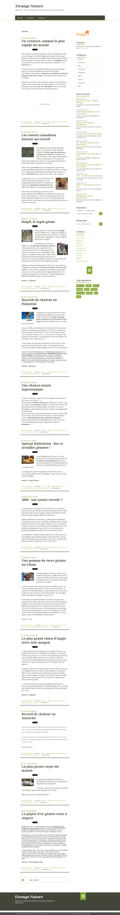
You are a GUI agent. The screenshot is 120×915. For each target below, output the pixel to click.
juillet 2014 (79, 241)
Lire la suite (84, 48)
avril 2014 (79, 243)
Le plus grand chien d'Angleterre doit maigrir (44, 640)
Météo (43, 372)
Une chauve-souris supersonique (36, 387)
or (29, 869)
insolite (62, 122)
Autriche (26, 755)
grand (36, 702)
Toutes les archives (82, 261)
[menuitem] (20, 18)
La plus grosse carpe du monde (40, 768)
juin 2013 (79, 258)
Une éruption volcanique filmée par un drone (88, 166)
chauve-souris (34, 432)
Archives (30, 18)
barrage (28, 210)
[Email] (89, 270)
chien (27, 702)
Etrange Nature (29, 5)
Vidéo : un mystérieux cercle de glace (88, 186)
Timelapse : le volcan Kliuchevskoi (84, 197)
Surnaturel (81, 83)
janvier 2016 (80, 238)
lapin (28, 288)
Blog (79, 66)
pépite (26, 869)
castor (24, 210)
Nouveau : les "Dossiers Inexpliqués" (85, 124)
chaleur (26, 374)
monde (31, 802)
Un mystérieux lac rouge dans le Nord (88, 155)
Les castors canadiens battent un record (39, 137)
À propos (41, 18)
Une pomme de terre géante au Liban (44, 562)
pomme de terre (36, 627)
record (26, 123)
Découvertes (44, 625)
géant (32, 288)
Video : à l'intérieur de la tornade (89, 176)
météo (87, 289)
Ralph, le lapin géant (38, 222)
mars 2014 (79, 246)
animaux (24, 288)
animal (24, 702)
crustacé (36, 123)
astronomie (80, 293)
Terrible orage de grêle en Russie (89, 134)
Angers (37, 869)
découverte (27, 627)
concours (38, 488)
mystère (96, 286)
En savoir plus (87, 913)
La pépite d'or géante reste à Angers (44, 816)
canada (38, 210)
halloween (25, 488)
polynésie (36, 374)
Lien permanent (27, 122)
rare (23, 802)
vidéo (78, 297)
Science (43, 122)
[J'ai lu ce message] (118, 913)
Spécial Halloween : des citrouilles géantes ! (42, 445)
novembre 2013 (81, 251)
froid (30, 549)
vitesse (31, 123)
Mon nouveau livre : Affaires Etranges (87, 102)
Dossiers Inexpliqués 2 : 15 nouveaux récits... (88, 113)
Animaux (43, 208)
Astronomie (81, 62)
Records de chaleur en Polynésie (39, 302)
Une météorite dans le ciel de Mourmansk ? (87, 144)
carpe (35, 802)
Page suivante (34, 880)
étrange (53, 122)
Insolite (79, 289)
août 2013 (79, 253)
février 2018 (80, 236)
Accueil (20, 18)
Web (79, 86)
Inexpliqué (81, 72)
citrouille (32, 488)
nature (58, 122)
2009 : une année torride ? (42, 500)
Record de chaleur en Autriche (39, 716)
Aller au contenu (6, 1)
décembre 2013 (81, 248)
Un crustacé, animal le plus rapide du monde (43, 43)
